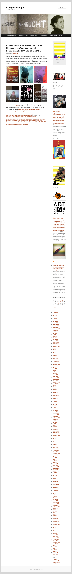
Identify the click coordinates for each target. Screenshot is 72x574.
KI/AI (7, 115)
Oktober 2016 (55, 487)
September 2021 (56, 400)
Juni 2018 (55, 457)
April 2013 (55, 549)
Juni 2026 (55, 315)
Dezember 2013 (56, 537)
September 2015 (56, 506)
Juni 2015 (55, 511)
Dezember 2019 (56, 431)
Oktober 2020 (55, 416)
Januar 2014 (55, 536)
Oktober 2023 (55, 363)
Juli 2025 (54, 331)
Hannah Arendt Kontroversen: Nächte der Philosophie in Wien (31, 123)
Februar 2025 (55, 339)
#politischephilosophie (25, 120)
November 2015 (56, 503)
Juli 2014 (54, 527)
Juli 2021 (54, 403)
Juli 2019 (54, 438)
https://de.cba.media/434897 (12, 105)
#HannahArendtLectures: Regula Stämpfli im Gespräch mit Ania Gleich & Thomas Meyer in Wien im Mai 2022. (26, 118)
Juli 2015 (54, 509)
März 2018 (55, 462)
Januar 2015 (55, 518)
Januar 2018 (55, 465)
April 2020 (55, 425)
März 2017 (55, 480)
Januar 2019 (55, 447)
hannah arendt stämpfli (17, 124)
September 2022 (56, 382)
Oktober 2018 (55, 451)
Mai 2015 (54, 512)
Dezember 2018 (56, 449)
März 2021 (55, 409)
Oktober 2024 (55, 345)
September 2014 (56, 524)
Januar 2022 (55, 394)
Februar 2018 (55, 463)
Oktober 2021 (55, 398)
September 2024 (56, 346)
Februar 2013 (55, 552)
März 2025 (55, 337)
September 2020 (56, 417)
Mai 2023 (54, 370)
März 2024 (55, 355)
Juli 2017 (54, 474)
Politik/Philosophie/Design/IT (26, 115)
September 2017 (56, 471)
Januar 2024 (55, 358)
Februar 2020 (55, 428)
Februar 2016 (55, 499)
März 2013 (55, 551)
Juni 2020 (55, 422)
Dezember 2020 (56, 413)
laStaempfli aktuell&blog (11, 35)
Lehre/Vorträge (11, 115)
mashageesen (25, 124)
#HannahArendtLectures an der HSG (25, 118)
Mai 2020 (54, 423)
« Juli (55, 307)
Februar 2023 (55, 374)
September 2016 (56, 489)
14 (60, 301)
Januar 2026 (55, 322)
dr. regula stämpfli (15, 7)
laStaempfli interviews (23, 35)
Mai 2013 (54, 548)
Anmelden (55, 559)
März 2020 (55, 426)
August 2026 (55, 312)
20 (58, 303)
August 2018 (55, 454)
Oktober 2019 (55, 434)
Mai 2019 (54, 441)
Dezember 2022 (56, 377)
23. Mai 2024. (43, 121)
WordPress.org (56, 563)
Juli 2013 (54, 545)
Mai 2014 (54, 530)
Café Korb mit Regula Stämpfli (12, 123)
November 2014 (56, 521)
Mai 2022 (54, 388)
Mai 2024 (54, 352)
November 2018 (56, 450)
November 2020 (56, 414)
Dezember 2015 (56, 502)
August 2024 (55, 348)
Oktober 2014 (55, 523)
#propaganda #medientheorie (36, 120)
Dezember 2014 (56, 520)
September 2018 (56, 453)
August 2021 (55, 401)
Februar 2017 (55, 481)
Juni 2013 (55, 546)
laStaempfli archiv (33, 35)
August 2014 (55, 526)
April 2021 (55, 407)
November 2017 (56, 468)
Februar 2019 (55, 446)
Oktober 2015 (55, 505)
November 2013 (56, 539)
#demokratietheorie (10, 116)
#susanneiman (9, 121)
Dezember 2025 (56, 324)
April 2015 (55, 514)
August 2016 (55, 490)
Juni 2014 (55, 529)
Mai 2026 (54, 317)
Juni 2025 (55, 333)
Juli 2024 (54, 349)
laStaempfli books (43, 35)
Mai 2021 (54, 406)
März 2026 (55, 320)
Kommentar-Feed (56, 562)
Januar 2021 (55, 411)
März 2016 (55, 497)
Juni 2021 (55, 404)
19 (57, 303)
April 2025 (55, 336)
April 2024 (55, 354)
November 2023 (56, 361)
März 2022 (55, 391)
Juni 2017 (55, 475)
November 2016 (56, 486)
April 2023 (55, 371)
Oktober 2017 (55, 469)
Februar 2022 (55, 392)
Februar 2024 (55, 357)
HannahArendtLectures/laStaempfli (26, 114)
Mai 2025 (54, 334)
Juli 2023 (54, 367)
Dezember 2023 (56, 360)
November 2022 (56, 379)
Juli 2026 (54, 314)
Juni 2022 (55, 386)
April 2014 (55, 532)
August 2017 (55, 472)
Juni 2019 (55, 440)
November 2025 (56, 326)
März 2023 (55, 373)
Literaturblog (17, 115)
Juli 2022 (54, 385)
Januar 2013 (55, 554)
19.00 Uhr (38, 121)
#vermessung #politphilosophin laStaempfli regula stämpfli (24, 121)
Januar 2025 (55, 340)
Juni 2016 (55, 493)
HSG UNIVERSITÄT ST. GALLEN (40, 114)
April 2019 (55, 443)
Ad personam (16, 114)
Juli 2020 (54, 420)
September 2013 (56, 542)
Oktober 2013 (55, 540)
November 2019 (56, 432)
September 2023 (56, 364)
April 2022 (55, 389)
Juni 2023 (55, 368)
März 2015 (55, 515)
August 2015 (55, 508)
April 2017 (55, 478)
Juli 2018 (54, 456)
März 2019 (55, 444)
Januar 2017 (55, 483)
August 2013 (55, 543)
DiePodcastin (57, 111)
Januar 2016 (55, 500)
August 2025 (55, 330)
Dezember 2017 (56, 466)
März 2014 (55, 533)
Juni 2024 (55, 351)
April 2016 (55, 496)
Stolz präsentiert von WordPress (36, 569)
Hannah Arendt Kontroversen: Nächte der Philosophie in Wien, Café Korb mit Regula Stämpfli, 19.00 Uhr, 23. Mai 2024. (24, 48)
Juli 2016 (54, 492)
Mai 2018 (54, 459)
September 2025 (56, 328)
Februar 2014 (55, 534)
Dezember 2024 (56, 342)
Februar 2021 (55, 410)
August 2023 (55, 366)
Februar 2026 (55, 321)
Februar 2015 (55, 517)
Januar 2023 (55, 376)
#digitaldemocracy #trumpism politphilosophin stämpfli (25, 116)
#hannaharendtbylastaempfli (12, 118)
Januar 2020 (55, 429)
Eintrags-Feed (56, 560)
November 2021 (56, 397)
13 (58, 301)
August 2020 (55, 419)
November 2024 (56, 343)
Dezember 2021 (56, 395)
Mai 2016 (54, 494)
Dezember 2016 (56, 484)
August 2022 (55, 383)
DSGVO (60, 35)
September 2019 (56, 435)
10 (53, 301)
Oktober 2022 (55, 380)
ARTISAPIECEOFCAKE (58, 218)
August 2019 (55, 437)
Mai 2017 (54, 477)
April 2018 (55, 460)
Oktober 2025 (55, 327)
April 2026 (55, 318)
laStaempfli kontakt (53, 35)
